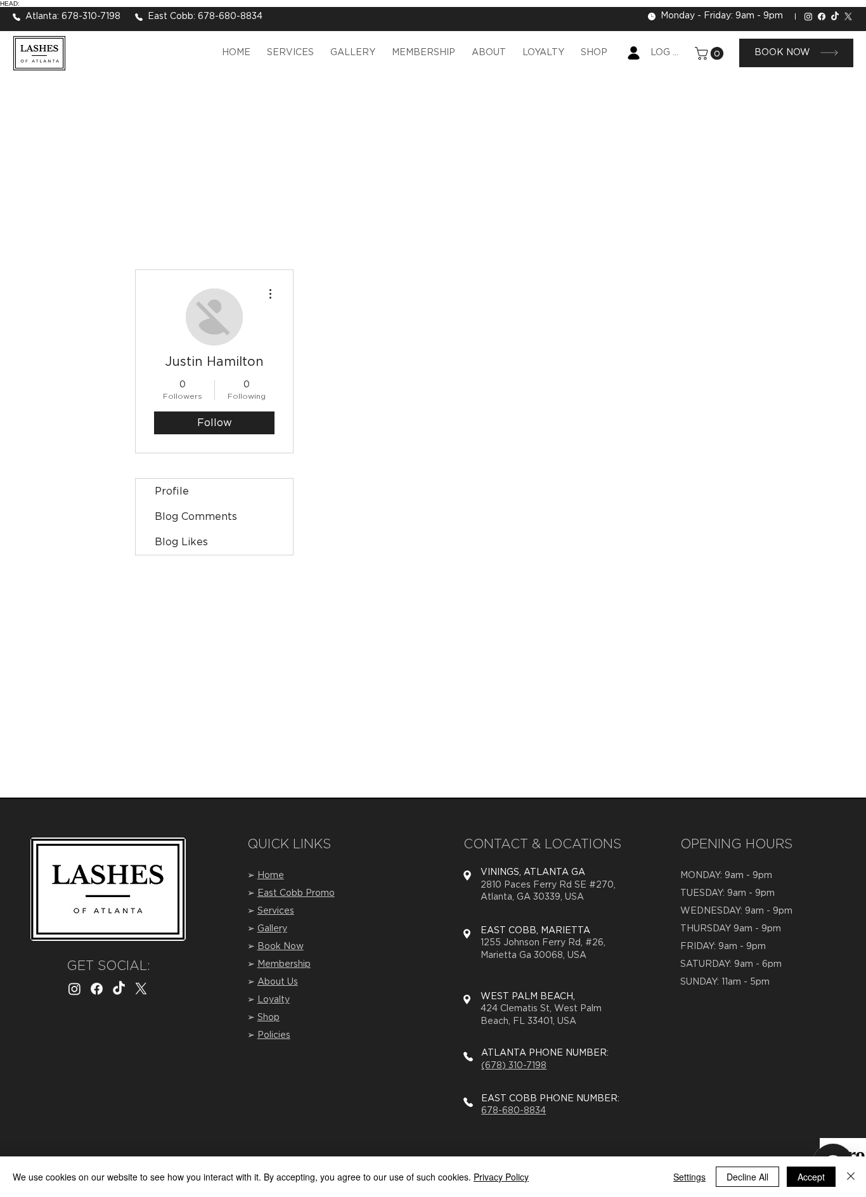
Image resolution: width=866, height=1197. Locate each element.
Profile (172, 491)
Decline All (747, 1176)
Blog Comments (196, 517)
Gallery (272, 928)
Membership (284, 964)
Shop (268, 1017)
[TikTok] (835, 16)
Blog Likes (181, 542)
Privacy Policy (501, 1176)
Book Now (280, 946)
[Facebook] (822, 16)
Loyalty (273, 999)
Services (275, 911)
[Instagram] (808, 16)
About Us (277, 982)
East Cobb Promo (296, 893)
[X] (848, 16)
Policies (273, 1035)
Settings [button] (689, 1176)
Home (270, 875)
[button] (711, 53)
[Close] (850, 1177)
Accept (811, 1176)
